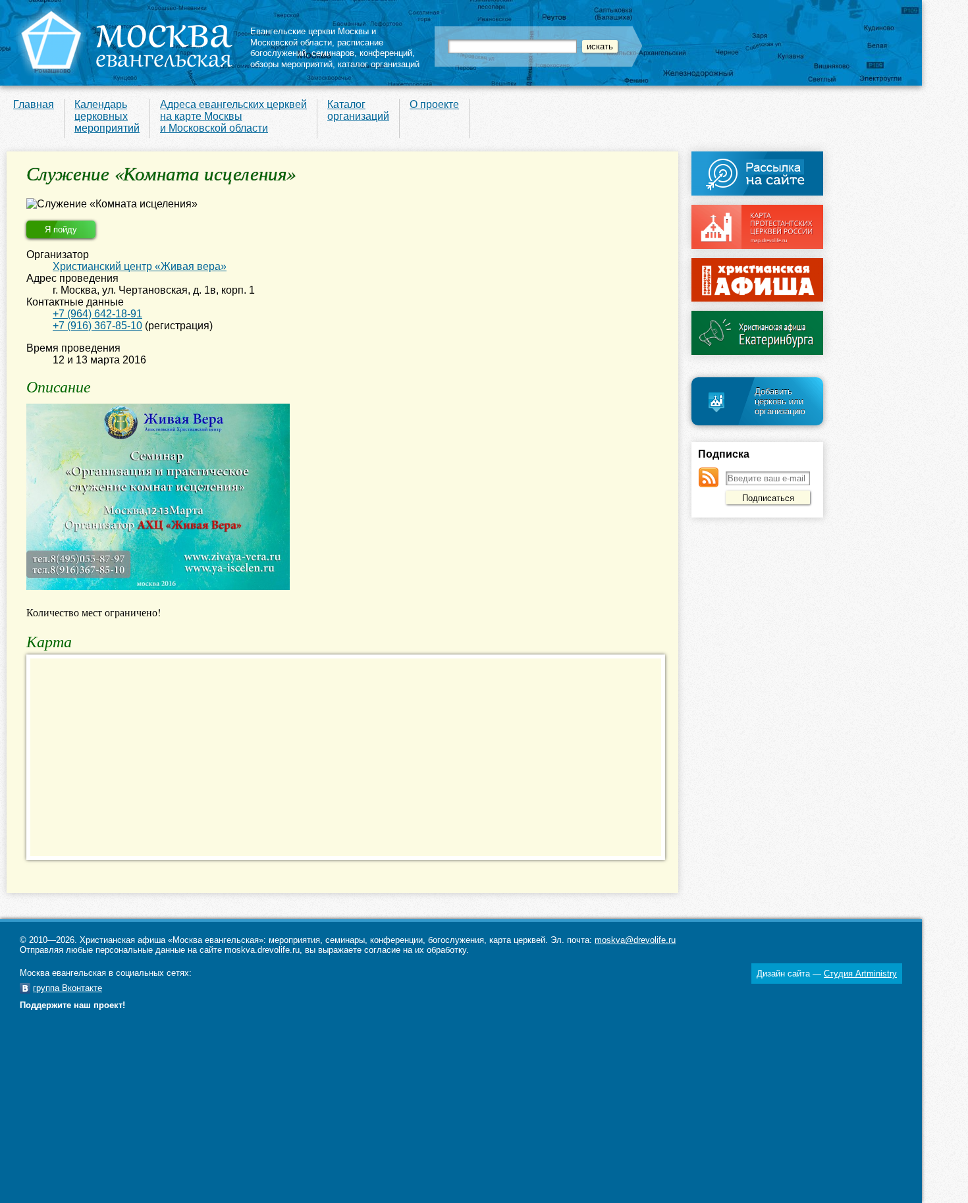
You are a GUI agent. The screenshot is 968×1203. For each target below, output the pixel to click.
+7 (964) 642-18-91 (97, 313)
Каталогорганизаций (358, 110)
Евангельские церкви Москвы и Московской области (313, 36)
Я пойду (61, 229)
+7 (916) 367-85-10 (97, 325)
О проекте (434, 104)
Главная (33, 104)
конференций (386, 53)
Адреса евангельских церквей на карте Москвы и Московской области (233, 116)
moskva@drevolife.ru (635, 940)
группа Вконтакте (67, 988)
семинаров (332, 53)
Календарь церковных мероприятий (107, 116)
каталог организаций (378, 64)
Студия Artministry (860, 973)
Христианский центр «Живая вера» (140, 266)
